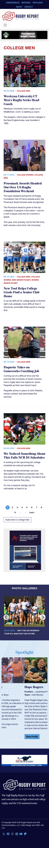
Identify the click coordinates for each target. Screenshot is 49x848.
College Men (23, 91)
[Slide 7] (31, 739)
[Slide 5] (24, 739)
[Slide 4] (21, 739)
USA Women (14, 694)
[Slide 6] (28, 739)
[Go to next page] (26, 512)
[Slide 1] (10, 739)
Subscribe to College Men (17, 519)
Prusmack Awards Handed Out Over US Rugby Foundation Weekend (23, 187)
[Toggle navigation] (5, 25)
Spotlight (38, 2)
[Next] (43, 617)
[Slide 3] (17, 739)
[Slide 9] (38, 739)
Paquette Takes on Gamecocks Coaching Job (21, 369)
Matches (26, 2)
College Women (25, 175)
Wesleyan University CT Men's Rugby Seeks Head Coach (21, 100)
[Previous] (6, 617)
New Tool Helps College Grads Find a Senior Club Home (21, 292)
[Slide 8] (35, 739)
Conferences (13, 2)
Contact (28, 7)
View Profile (9, 736)
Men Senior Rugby (21, 280)
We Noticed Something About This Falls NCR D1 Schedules (24, 456)
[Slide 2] (13, 739)
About (19, 7)
